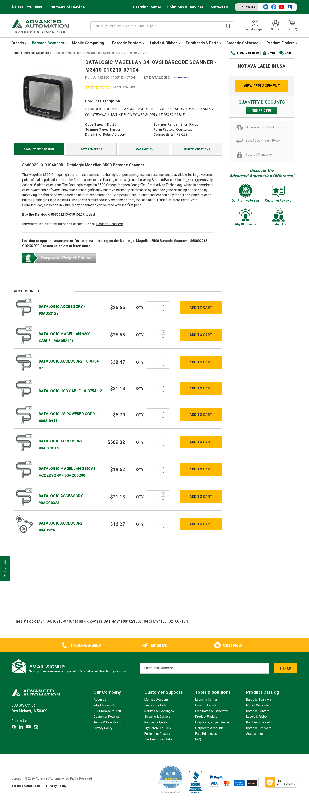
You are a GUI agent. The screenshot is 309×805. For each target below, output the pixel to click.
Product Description (39, 149)
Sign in (275, 29)
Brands (18, 43)
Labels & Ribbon (164, 43)
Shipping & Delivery (157, 717)
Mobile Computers (259, 705)
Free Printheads (206, 734)
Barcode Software (242, 43)
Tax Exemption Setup (158, 739)
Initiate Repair (255, 29)
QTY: (140, 307)
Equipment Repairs (157, 734)
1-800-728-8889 (247, 52)
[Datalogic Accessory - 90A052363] (24, 524)
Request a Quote (156, 722)
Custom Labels (205, 705)
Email (272, 52)
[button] (5, 568)
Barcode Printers (127, 43)
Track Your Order (156, 705)
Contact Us (219, 7)
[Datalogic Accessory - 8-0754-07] (24, 362)
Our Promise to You (107, 711)
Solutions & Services (185, 7)
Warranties (144, 149)
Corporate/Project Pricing (213, 722)
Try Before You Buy (157, 728)
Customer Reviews (107, 717)
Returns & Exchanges (159, 711)
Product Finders (281, 43)
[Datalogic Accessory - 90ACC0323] (24, 497)
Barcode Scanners (48, 43)
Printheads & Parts (202, 43)
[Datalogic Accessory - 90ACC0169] (24, 442)
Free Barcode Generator (211, 711)
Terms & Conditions (107, 722)
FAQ (198, 739)
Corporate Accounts (209, 728)
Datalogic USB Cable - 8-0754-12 (70, 391)
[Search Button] (228, 26)
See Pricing (261, 110)
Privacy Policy (103, 728)
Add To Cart (201, 308)
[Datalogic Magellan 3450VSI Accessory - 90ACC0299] (24, 469)
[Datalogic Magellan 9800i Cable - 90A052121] (24, 335)
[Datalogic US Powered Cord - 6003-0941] (24, 415)
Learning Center (147, 7)
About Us (100, 699)
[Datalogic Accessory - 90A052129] (24, 307)
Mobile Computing (88, 43)
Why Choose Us (105, 705)
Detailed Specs (91, 149)
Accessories (255, 734)
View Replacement (262, 86)
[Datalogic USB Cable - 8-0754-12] (24, 388)
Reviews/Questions (196, 149)
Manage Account (156, 699)
